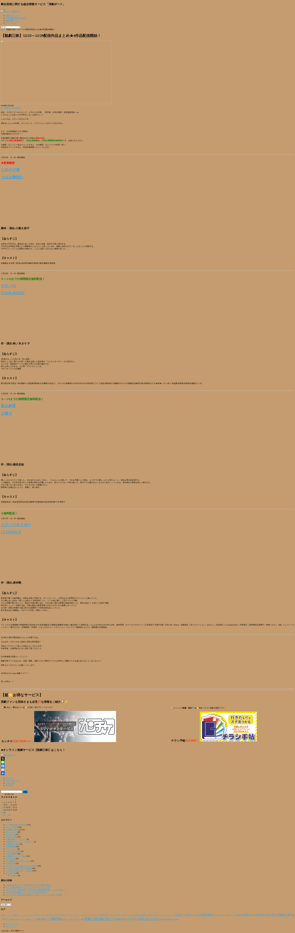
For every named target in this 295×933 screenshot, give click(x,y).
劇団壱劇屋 (240, 915)
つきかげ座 (10, 169)
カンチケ (90, 915)
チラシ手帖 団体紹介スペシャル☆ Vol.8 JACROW (26, 892)
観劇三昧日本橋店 (165, 919)
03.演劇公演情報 (12, 830)
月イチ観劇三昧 (280, 914)
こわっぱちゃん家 (28, 915)
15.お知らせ (10, 859)
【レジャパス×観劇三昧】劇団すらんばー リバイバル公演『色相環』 (35, 895)
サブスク (104, 915)
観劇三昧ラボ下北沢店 (127, 919)
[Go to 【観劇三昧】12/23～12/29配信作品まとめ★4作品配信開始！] (56, 103)
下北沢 (178, 914)
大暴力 (6, 413)
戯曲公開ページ (12, 21)
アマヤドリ (76, 915)
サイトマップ (11, 23)
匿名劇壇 (8, 406)
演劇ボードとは (12, 16)
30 (2, 812)
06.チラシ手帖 (11, 837)
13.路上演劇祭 (11, 854)
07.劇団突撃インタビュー (16, 839)
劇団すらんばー (230, 915)
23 (2, 810)
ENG (18, 915)
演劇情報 (56, 919)
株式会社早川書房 (10, 919)
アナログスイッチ (65, 915)
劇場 (246, 915)
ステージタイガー (16, 525)
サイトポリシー (12, 924)
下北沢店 (187, 915)
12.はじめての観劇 (13, 851)
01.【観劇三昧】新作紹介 (16, 18)
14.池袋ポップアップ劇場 (16, 856)
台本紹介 (14, 875)
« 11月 (3, 815)
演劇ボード (16, 11)
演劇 (38, 919)
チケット (127, 915)
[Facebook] (147, 766)
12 (9, 805)
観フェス (77, 919)
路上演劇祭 (175, 919)
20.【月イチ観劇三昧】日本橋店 (19, 868)
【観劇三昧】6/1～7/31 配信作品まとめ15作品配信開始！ (29, 885)
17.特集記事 (10, 863)
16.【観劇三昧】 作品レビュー (18, 861)
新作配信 (266, 915)
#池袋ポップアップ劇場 (9, 915)
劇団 (210, 914)
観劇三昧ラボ (106, 918)
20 (11, 807)
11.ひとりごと (11, 849)
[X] (147, 758)
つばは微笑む (12, 177)
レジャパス (138, 914)
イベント (84, 915)
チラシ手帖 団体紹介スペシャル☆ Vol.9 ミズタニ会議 (28, 888)
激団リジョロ (66, 919)
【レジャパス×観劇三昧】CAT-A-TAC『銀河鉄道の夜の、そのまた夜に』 (36, 890)
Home (3, 29)
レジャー (150, 915)
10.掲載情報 (10, 846)
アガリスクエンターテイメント (46, 915)
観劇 (82, 919)
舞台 (72, 919)
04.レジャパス (11, 832)
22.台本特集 (10, 873)
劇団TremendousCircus (219, 915)
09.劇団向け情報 (12, 844)
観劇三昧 (91, 919)
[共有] (147, 773)
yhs (21, 915)
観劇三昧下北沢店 (148, 919)
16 (2, 807)
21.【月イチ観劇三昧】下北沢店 (19, 871)
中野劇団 (194, 915)
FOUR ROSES (12, 293)
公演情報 (202, 914)
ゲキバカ (8, 286)
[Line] (147, 762)
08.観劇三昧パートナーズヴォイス (20, 842)
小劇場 (258, 915)
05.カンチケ (10, 834)
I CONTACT (11, 532)
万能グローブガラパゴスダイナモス (164, 915)
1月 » (9, 815)
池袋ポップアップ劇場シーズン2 (25, 919)
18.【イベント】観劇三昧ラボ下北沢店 (21, 866)
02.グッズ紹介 (11, 827)
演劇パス (45, 919)
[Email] (147, 770)
